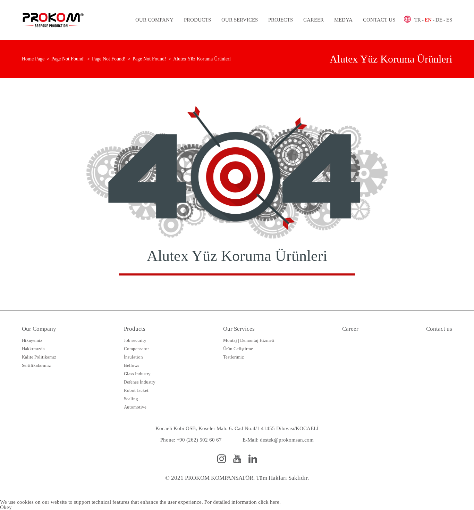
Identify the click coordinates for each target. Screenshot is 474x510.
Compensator (136, 348)
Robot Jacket (136, 390)
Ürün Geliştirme (238, 348)
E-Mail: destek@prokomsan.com (278, 440)
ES (449, 20)
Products (197, 20)
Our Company (154, 20)
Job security (135, 340)
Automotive (135, 407)
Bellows (131, 365)
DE (438, 20)
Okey (6, 507)
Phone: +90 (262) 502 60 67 (191, 440)
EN (428, 20)
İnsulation (133, 357)
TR (417, 20)
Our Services (239, 20)
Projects (280, 20)
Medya (343, 20)
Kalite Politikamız (39, 357)
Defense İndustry (139, 382)
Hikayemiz (32, 340)
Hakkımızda (33, 348)
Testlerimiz (233, 357)
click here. (269, 502)
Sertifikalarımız (36, 365)
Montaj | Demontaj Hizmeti (248, 340)
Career (313, 20)
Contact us (379, 20)
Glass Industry (137, 373)
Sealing (131, 398)
